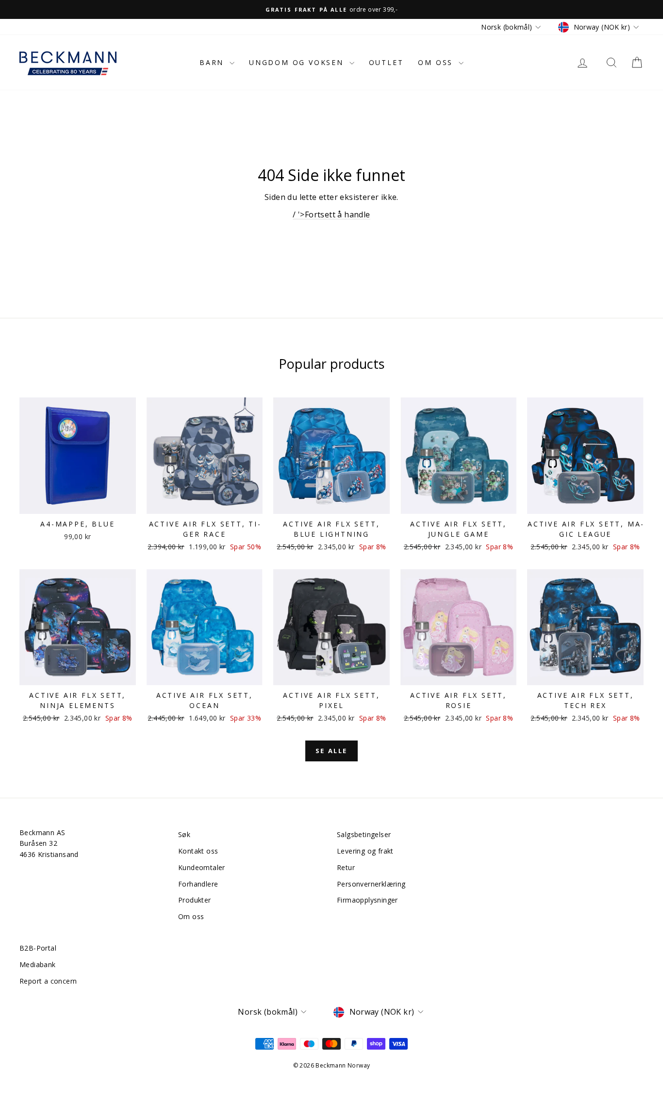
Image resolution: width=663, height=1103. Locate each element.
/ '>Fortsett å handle (331, 214)
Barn (213, 62)
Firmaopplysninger (367, 900)
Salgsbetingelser (364, 834)
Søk (184, 834)
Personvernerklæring (371, 884)
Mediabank (37, 964)
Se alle (331, 750)
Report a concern (48, 981)
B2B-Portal (37, 948)
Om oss (437, 62)
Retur (346, 867)
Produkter (194, 900)
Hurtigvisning (77, 503)
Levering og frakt (365, 851)
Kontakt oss (198, 851)
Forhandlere (198, 884)
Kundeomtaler (201, 867)
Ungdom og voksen (298, 62)
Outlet (386, 62)
